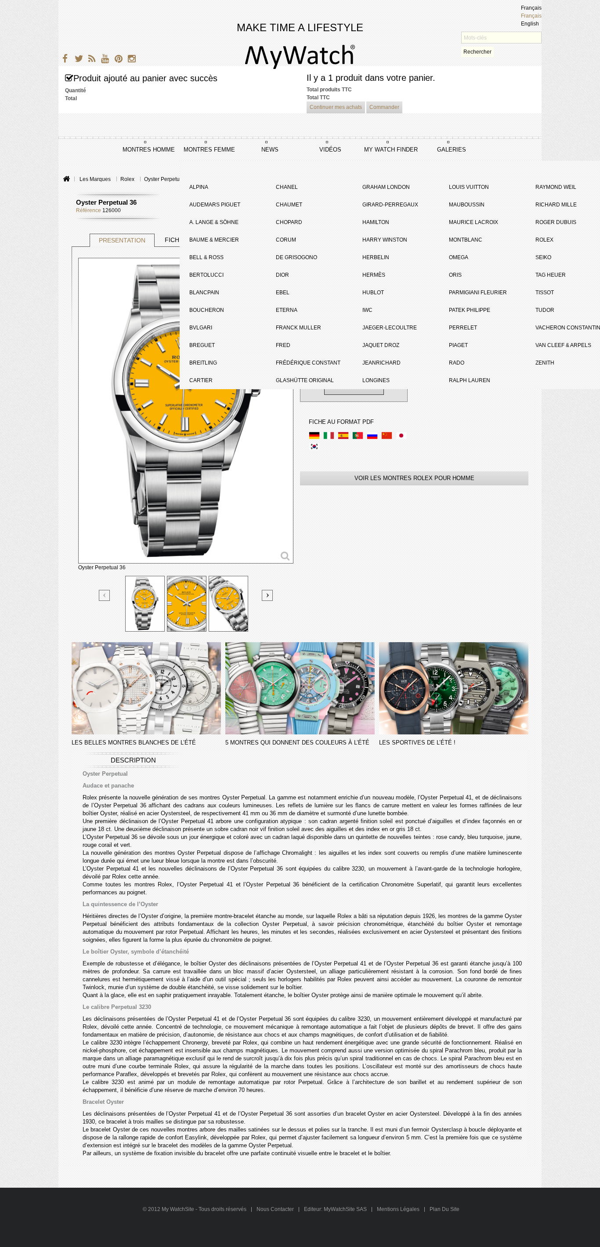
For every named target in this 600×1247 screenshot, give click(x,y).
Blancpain (204, 292)
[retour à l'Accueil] (66, 179)
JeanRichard (381, 363)
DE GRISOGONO (296, 257)
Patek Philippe (469, 310)
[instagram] (129, 60)
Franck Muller (298, 328)
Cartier (201, 380)
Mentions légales (398, 1209)
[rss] (90, 60)
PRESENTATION (122, 240)
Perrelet (463, 328)
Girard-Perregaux (390, 205)
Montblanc (465, 240)
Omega (458, 257)
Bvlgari (200, 328)
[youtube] (103, 60)
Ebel (282, 292)
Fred (283, 345)
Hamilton (375, 222)
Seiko (543, 257)
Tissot (544, 292)
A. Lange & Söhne (214, 222)
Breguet (202, 345)
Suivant (267, 595)
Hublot (373, 292)
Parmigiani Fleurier (478, 292)
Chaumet (289, 205)
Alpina (198, 187)
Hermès (373, 275)
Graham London (386, 187)
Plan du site (444, 1209)
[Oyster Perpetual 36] (145, 604)
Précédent (104, 595)
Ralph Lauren (469, 380)
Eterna (286, 310)
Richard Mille (556, 205)
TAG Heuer (550, 275)
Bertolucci (206, 275)
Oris (455, 275)
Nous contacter (276, 1209)
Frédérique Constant (308, 363)
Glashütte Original (305, 380)
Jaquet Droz (380, 345)
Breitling (203, 363)
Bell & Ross (206, 257)
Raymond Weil (555, 187)
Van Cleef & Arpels (563, 345)
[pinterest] (116, 60)
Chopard (289, 222)
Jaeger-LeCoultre (389, 328)
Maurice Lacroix (473, 222)
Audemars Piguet (214, 205)
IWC (367, 310)
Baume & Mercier (214, 240)
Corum (286, 240)
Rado (456, 363)
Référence (88, 210)
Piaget (458, 345)
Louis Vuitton (469, 187)
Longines (376, 380)
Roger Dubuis (555, 222)
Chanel (287, 187)
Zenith (544, 363)
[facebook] (63, 60)
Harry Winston (384, 240)
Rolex (544, 240)
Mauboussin (466, 205)
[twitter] (77, 60)
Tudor (544, 310)
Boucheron (206, 310)
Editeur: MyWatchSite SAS (335, 1209)
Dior (282, 275)
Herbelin (375, 257)
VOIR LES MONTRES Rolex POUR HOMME (414, 478)
